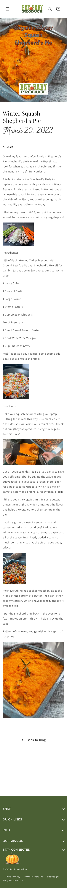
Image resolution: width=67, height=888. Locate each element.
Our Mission (13, 840)
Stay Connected (16, 849)
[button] (7, 9)
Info (6, 830)
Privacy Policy (13, 876)
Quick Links (12, 819)
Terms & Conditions (33, 876)
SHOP (7, 808)
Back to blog (36, 740)
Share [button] (10, 146)
